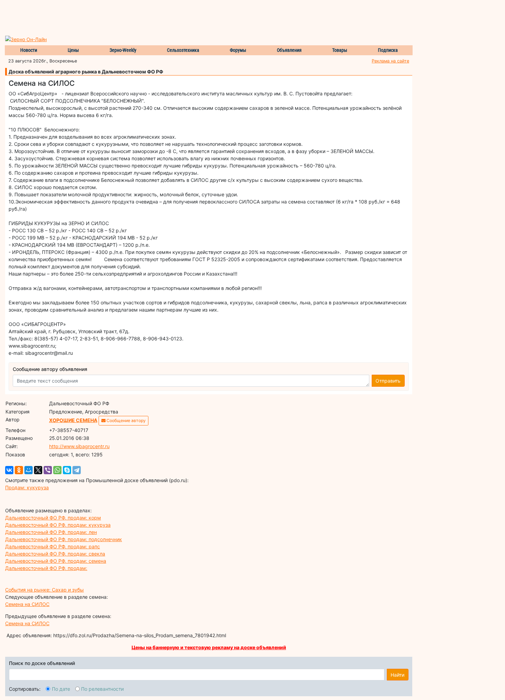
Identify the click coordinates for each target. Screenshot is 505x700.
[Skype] (67, 470)
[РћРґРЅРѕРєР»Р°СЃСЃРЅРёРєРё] (19, 470)
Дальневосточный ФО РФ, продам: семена (55, 561)
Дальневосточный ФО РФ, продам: (46, 568)
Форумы (238, 50)
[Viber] (48, 470)
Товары (339, 50)
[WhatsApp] (57, 470)
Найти (397, 675)
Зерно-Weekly (123, 50)
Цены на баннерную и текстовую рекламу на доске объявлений (209, 647)
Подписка (388, 50)
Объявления (289, 50)
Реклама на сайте (390, 60)
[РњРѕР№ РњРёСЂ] (28, 470)
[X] (38, 470)
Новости (28, 50)
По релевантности (102, 689)
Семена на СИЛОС (27, 604)
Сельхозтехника (183, 50)
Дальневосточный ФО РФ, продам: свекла (55, 554)
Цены (73, 50)
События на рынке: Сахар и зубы (44, 590)
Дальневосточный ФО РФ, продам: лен (51, 532)
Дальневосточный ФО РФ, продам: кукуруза (58, 525)
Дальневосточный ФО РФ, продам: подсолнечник (63, 539)
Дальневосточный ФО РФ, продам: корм (53, 518)
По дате (61, 689)
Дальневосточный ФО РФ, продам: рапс (52, 546)
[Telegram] (76, 470)
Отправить (388, 381)
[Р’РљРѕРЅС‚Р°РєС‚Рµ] (9, 470)
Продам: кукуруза (27, 487)
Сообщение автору (125, 420)
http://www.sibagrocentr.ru (79, 446)
